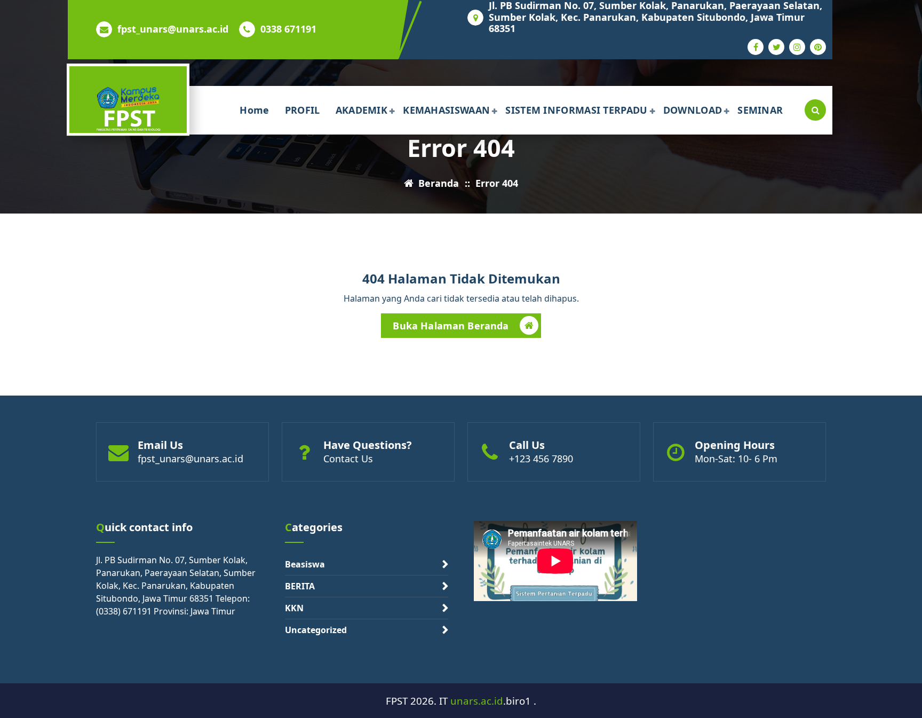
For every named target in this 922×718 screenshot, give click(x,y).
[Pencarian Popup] (815, 110)
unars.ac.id (476, 700)
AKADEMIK (361, 110)
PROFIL (302, 110)
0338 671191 (288, 29)
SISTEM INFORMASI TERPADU (576, 110)
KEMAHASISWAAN (446, 110)
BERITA (300, 586)
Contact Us (348, 458)
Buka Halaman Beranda (450, 325)
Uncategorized (316, 630)
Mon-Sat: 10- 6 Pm (736, 458)
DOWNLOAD (692, 110)
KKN (294, 608)
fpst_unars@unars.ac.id (172, 29)
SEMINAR (760, 110)
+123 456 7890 (541, 458)
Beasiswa (305, 564)
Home (254, 110)
